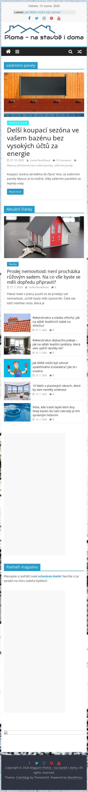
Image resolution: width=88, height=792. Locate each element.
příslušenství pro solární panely (34, 165)
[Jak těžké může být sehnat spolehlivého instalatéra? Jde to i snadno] (17, 361)
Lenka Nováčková (40, 160)
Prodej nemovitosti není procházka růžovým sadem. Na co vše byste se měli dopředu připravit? (43, 276)
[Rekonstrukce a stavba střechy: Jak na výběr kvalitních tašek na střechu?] (17, 316)
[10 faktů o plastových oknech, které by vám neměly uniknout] (17, 384)
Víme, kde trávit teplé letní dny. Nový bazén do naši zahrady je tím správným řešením (56, 411)
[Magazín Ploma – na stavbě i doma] (8, 51)
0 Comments (63, 160)
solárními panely (63, 165)
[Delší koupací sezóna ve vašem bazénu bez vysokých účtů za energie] (44, 75)
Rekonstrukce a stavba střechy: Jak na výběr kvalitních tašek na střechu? (56, 321)
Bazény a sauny (18, 122)
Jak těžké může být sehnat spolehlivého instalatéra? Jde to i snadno (55, 367)
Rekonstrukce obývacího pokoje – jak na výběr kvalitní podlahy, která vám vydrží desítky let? (56, 344)
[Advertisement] (34, 494)
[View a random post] (79, 51)
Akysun (11, 165)
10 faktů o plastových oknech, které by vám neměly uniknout (57, 388)
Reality (13, 264)
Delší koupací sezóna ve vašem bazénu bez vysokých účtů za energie (43, 141)
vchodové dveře (49, 576)
